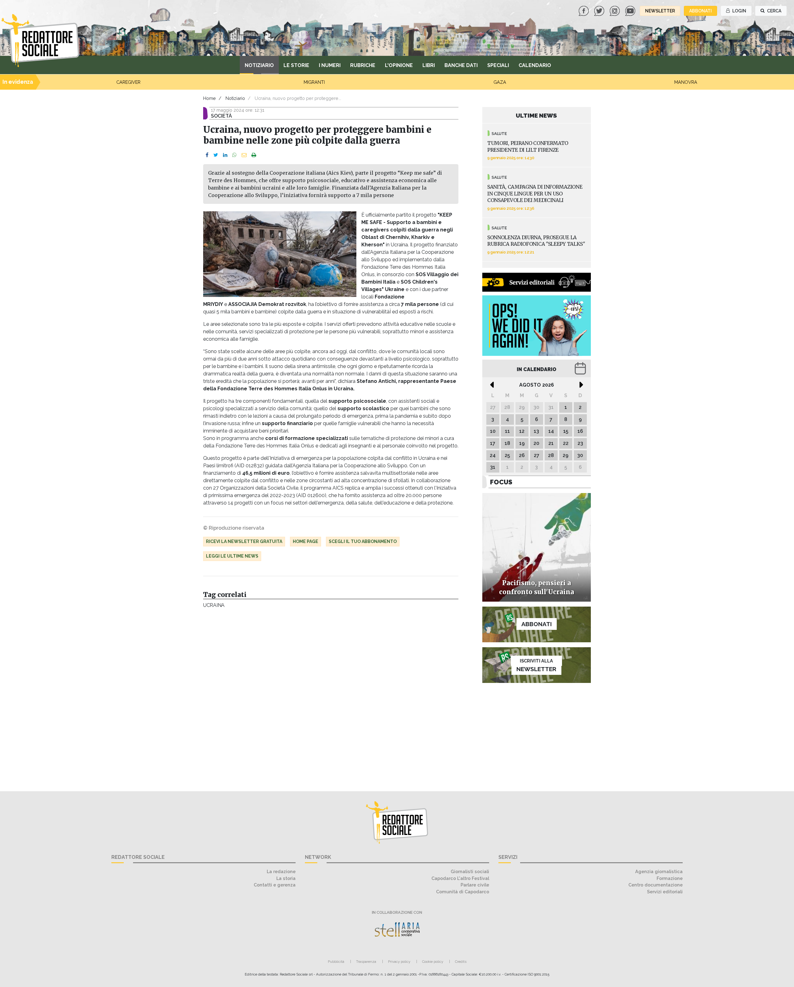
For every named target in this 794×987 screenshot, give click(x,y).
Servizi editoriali (665, 891)
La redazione (281, 871)
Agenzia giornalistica (659, 871)
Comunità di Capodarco (462, 891)
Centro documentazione (655, 884)
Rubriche (362, 65)
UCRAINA (214, 605)
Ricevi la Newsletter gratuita (244, 541)
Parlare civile (475, 884)
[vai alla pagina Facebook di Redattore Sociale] (584, 10)
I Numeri (330, 65)
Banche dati (461, 65)
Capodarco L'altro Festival (460, 878)
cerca (773, 10)
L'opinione (399, 65)
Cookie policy (432, 961)
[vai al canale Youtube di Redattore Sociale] (630, 10)
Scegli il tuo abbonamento (363, 541)
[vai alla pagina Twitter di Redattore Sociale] (599, 10)
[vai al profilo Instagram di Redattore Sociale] (615, 10)
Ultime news (536, 115)
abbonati (700, 10)
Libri (428, 65)
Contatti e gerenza (275, 884)
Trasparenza (366, 961)
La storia (286, 878)
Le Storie (296, 65)
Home (209, 98)
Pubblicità (336, 961)
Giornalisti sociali (470, 871)
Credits (460, 961)
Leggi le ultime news (232, 556)
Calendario (535, 65)
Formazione (670, 878)
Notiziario (259, 65)
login (738, 10)
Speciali (498, 65)
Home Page (305, 541)
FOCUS (501, 482)
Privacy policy (399, 961)
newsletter (660, 10)
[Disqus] (330, 696)
